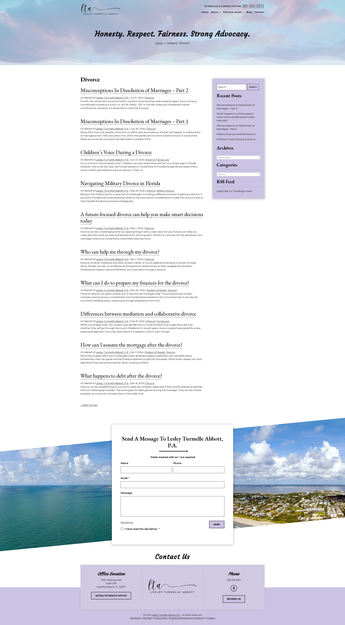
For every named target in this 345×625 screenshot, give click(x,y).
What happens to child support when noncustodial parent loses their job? (236, 117)
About (214, 12)
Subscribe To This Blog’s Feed (234, 191)
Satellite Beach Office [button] (111, 595)
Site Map (147, 618)
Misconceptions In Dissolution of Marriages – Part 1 (134, 121)
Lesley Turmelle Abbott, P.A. (112, 97)
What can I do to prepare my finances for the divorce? (134, 282)
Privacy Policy (160, 618)
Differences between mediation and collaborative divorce (138, 313)
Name (124, 463)
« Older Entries (88, 405)
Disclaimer (127, 522)
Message (126, 493)
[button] (342, 605)
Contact (259, 12)
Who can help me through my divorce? (120, 251)
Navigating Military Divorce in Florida (120, 183)
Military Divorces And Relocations (236, 134)
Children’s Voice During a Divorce (116, 152)
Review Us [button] (234, 599)
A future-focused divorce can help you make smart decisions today (141, 217)
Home (205, 12)
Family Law (162, 159)
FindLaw (210, 618)
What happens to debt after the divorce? (121, 375)
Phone (177, 463)
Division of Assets (157, 290)
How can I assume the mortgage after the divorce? (131, 344)
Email (125, 478)
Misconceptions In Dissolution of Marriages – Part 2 (134, 90)
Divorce (149, 97)
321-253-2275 (253, 6)
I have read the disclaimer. (142, 529)
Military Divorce (165, 190)
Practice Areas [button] (232, 12)
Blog (249, 12)
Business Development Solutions (186, 618)
